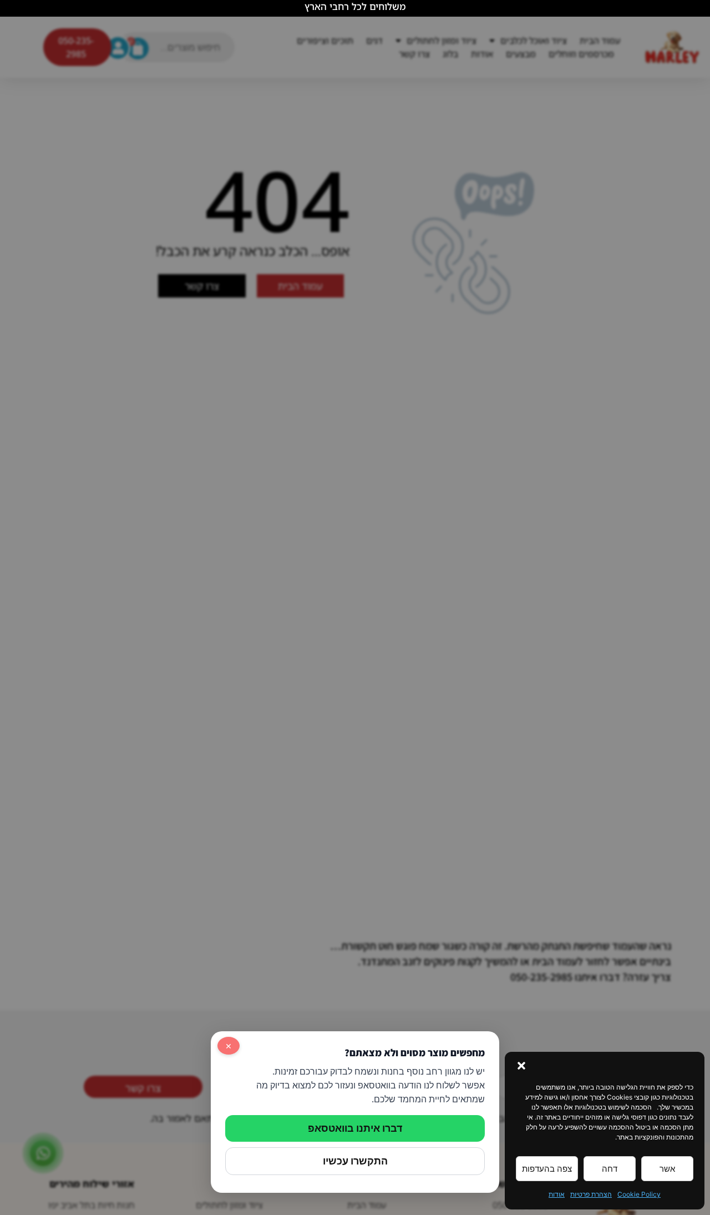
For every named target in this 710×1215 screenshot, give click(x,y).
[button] (521, 1065)
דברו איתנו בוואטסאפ (355, 1128)
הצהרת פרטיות (591, 1194)
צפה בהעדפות (547, 1168)
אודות (557, 1194)
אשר (667, 1168)
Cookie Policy (639, 1194)
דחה (609, 1168)
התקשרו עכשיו (355, 1161)
